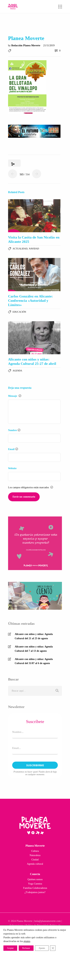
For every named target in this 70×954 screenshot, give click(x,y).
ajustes (27, 941)
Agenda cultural (35, 864)
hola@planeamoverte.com (47, 921)
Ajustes (42, 948)
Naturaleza (35, 855)
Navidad (34, 248)
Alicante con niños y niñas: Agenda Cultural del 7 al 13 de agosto (34, 648)
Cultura (35, 851)
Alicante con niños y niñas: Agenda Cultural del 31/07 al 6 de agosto (34, 661)
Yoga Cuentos (35, 883)
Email (11, 449)
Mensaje (13, 396)
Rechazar (26, 948)
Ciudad (35, 859)
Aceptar (10, 948)
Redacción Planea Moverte (26, 45)
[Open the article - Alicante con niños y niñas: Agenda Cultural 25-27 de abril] (34, 337)
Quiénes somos (35, 879)
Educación (19, 311)
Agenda (17, 370)
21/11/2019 (49, 45)
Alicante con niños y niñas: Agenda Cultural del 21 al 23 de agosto (34, 636)
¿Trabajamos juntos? (35, 892)
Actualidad (20, 248)
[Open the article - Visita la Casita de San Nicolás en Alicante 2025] (34, 215)
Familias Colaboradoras (35, 888)
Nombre (12, 430)
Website (12, 468)
